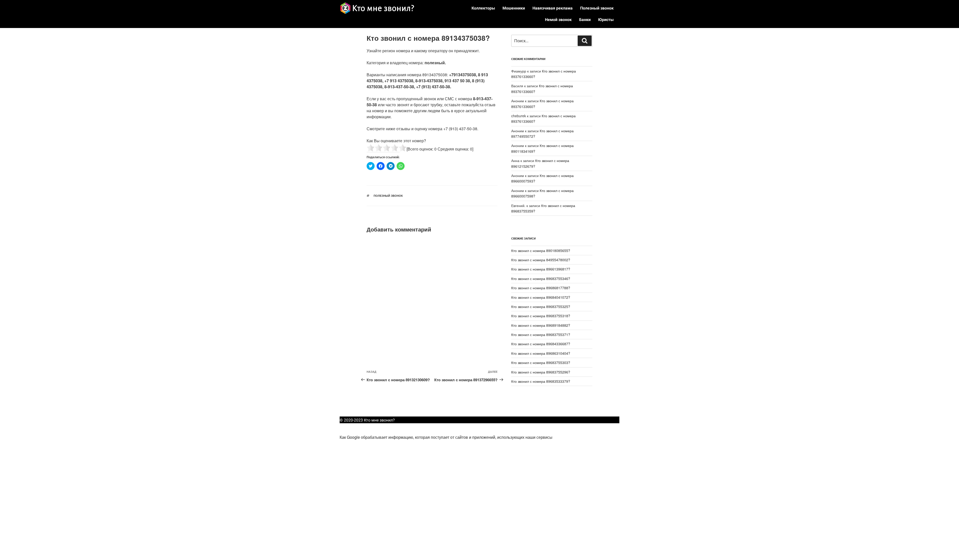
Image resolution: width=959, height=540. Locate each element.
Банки (585, 19)
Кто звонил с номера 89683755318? (540, 315)
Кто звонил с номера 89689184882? (540, 325)
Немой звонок (558, 19)
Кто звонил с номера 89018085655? (540, 250)
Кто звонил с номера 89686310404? (540, 353)
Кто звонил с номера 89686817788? (540, 287)
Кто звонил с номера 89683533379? (540, 381)
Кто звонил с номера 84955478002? (540, 259)
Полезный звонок (597, 8)
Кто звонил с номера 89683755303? (540, 362)
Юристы (606, 19)
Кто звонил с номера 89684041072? (540, 297)
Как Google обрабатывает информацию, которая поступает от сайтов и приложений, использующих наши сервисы (446, 437)
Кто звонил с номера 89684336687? (540, 343)
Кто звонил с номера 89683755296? (540, 372)
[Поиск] (585, 41)
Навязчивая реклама (552, 8)
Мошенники (513, 8)
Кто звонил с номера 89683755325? (540, 306)
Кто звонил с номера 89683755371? (540, 334)
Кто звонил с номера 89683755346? (540, 278)
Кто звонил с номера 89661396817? (540, 269)
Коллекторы (483, 8)
